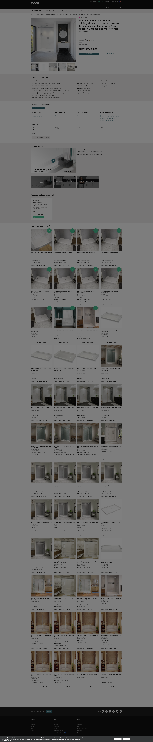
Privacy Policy (7, 740)
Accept (126, 738)
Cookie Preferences (109, 738)
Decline (117, 738)
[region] (76, 739)
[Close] (151, 738)
